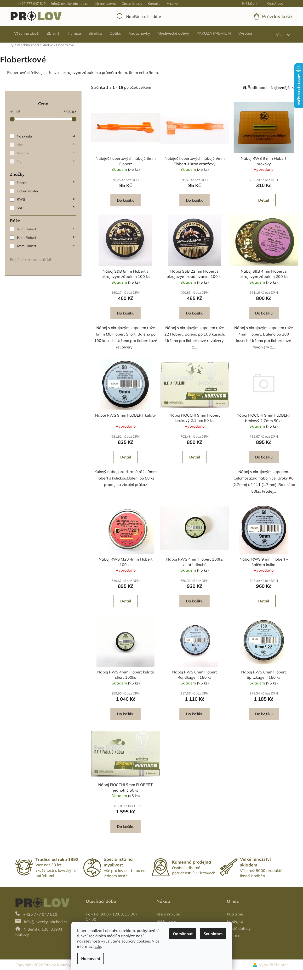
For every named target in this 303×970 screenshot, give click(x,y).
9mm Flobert (45, 237)
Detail (263, 200)
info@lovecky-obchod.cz (69, 3)
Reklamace (166, 921)
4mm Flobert (45, 246)
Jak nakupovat (105, 3)
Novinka (45, 153)
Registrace (275, 3)
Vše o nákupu (168, 914)
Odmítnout (183, 933)
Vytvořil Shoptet (273, 964)
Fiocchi (45, 183)
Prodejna (235, 921)
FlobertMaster (45, 191)
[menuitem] (27, 33)
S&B (45, 208)
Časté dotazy (132, 3)
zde (98, 946)
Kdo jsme (235, 914)
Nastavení (90, 958)
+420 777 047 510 (32, 3)
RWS (45, 199)
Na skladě (46, 136)
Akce (45, 145)
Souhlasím (213, 933)
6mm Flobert (45, 229)
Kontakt (154, 3)
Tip (45, 161)
